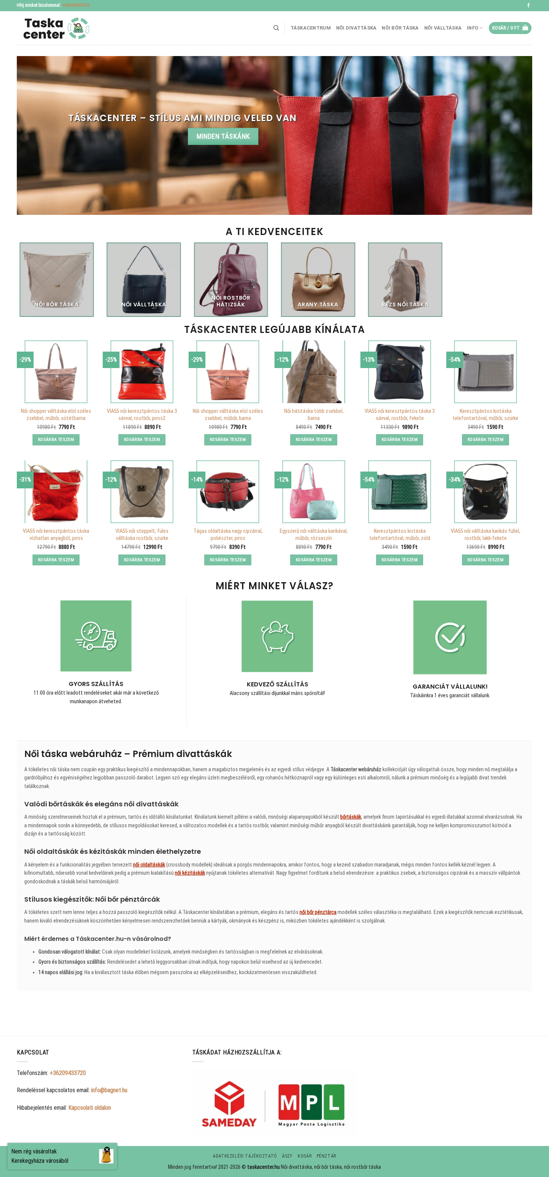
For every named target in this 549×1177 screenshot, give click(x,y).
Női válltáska (443, 28)
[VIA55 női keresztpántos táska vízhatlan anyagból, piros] (56, 491)
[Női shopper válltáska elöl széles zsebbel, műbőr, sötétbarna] (56, 371)
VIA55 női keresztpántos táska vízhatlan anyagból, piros (56, 534)
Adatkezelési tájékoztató (245, 1156)
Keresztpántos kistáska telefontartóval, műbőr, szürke (485, 414)
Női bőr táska (400, 28)
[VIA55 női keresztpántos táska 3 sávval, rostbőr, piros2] (142, 371)
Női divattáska (356, 28)
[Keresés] (276, 28)
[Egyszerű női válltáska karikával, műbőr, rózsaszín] (313, 491)
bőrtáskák (350, 817)
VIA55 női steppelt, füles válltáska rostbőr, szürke (141, 534)
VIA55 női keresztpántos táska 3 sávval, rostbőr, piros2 (142, 414)
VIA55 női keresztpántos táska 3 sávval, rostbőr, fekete (400, 414)
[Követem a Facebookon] (528, 5)
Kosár (304, 1156)
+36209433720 (75, 5)
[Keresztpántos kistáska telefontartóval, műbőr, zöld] (399, 491)
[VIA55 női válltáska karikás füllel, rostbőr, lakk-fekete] (485, 491)
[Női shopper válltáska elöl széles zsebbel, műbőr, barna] (227, 371)
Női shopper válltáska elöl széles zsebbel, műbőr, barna (228, 414)
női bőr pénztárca (318, 912)
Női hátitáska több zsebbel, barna (314, 414)
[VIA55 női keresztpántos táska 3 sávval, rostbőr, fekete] (399, 371)
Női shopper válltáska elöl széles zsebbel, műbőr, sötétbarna (56, 414)
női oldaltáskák (149, 865)
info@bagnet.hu (109, 1090)
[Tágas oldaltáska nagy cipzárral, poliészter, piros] (227, 491)
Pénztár (326, 1156)
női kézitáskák (190, 873)
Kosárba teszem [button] (56, 439)
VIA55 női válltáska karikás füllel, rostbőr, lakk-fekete (485, 534)
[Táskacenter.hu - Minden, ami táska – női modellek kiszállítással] (54, 28)
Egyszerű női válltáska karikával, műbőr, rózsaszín (314, 534)
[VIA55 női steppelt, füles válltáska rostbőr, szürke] (142, 491)
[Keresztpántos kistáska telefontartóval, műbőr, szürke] (485, 371)
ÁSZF (287, 1156)
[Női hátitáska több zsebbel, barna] (313, 371)
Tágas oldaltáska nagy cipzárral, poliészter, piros (228, 534)
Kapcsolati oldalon (89, 1107)
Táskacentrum (311, 28)
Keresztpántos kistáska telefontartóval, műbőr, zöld (399, 534)
